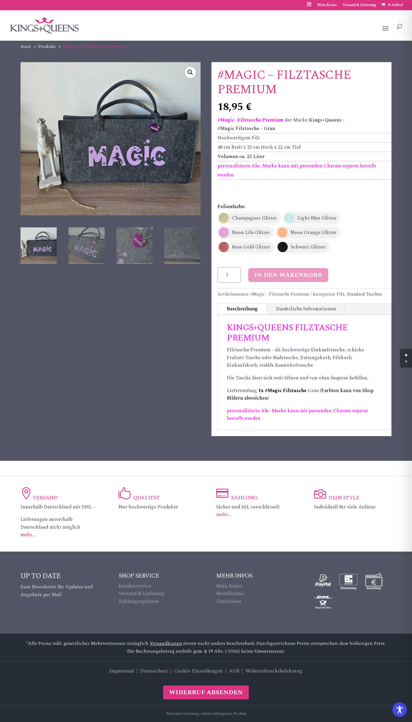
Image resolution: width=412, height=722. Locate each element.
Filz (340, 294)
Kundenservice (135, 586)
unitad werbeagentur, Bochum (223, 714)
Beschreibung (242, 308)
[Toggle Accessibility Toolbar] (399, 709)
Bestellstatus (230, 593)
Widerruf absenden (206, 692)
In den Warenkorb (288, 275)
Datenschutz (154, 671)
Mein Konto (327, 5)
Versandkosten (166, 643)
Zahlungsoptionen (139, 601)
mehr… (28, 534)
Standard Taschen (364, 294)
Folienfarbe (230, 206)
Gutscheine (228, 601)
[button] (190, 72)
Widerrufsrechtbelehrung (274, 671)
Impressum (121, 671)
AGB (234, 671)
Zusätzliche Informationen (306, 308)
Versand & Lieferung (359, 5)
